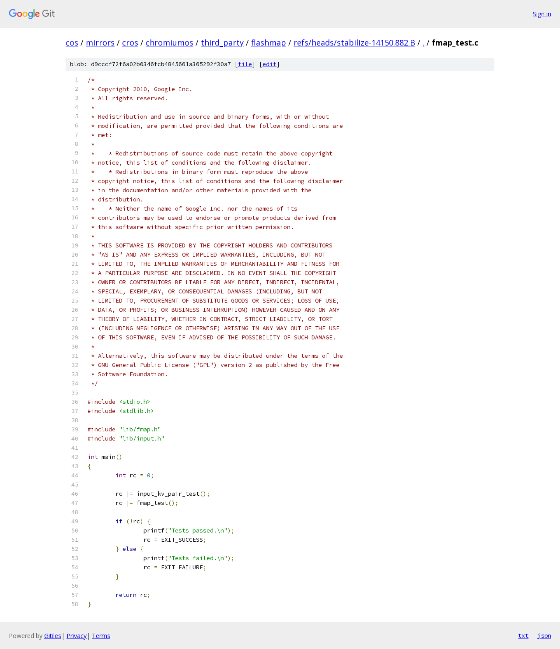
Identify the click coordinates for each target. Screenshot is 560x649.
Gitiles (52, 635)
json (544, 635)
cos (72, 42)
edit (269, 64)
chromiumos (169, 42)
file (245, 64)
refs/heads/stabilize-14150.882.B (354, 42)
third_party (222, 42)
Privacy (76, 635)
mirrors (100, 42)
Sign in (542, 14)
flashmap (268, 42)
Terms (101, 635)
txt (523, 635)
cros (130, 42)
